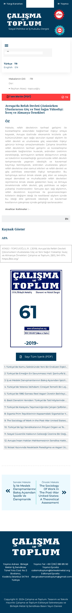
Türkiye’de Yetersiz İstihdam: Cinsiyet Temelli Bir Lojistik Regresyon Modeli (37, 386)
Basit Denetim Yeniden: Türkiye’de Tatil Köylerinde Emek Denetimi (37, 400)
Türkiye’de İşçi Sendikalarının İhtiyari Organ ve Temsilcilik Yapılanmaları (38, 427)
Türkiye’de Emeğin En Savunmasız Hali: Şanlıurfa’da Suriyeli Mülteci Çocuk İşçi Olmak (37, 373)
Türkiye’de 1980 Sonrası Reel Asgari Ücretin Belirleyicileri (37, 393)
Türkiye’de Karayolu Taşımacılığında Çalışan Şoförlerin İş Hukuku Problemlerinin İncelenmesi (37, 407)
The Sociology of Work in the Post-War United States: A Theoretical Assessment (37, 420)
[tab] (36, 97)
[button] (6, 45)
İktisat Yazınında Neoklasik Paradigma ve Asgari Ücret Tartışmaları (38, 447)
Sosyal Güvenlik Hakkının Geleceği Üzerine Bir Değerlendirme (37, 433)
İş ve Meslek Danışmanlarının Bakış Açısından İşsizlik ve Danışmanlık (37, 380)
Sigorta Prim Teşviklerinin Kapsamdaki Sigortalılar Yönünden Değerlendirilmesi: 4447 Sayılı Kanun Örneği (37, 413)
